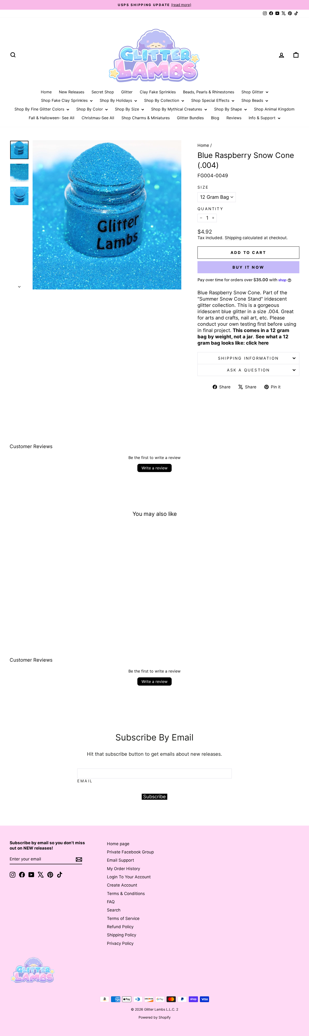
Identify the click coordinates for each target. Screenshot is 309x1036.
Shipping (233, 237)
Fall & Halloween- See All (51, 117)
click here (257, 343)
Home (46, 91)
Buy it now (248, 267)
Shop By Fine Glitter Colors (39, 109)
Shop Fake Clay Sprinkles (65, 100)
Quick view (43, 592)
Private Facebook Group (130, 852)
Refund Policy (120, 926)
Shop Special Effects (211, 100)
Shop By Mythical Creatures (177, 109)
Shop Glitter (253, 91)
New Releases (71, 91)
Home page (118, 843)
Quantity (210, 208)
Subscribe (154, 796)
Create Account (122, 885)
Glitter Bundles (190, 117)
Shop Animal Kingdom (274, 109)
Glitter (127, 91)
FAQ (111, 901)
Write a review (154, 468)
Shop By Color (90, 109)
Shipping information (248, 358)
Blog (215, 117)
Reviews (233, 117)
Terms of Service (123, 918)
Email (85, 780)
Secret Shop (102, 91)
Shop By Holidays (116, 100)
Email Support (120, 860)
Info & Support (263, 117)
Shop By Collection (162, 100)
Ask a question (248, 370)
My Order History (123, 868)
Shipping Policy (121, 934)
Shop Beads (252, 100)
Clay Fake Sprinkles (158, 91)
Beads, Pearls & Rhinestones (208, 91)
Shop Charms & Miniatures (145, 117)
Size (203, 187)
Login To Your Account (129, 876)
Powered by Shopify (155, 1017)
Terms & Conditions (126, 893)
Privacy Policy (120, 943)
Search (113, 910)
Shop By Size (127, 109)
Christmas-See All (98, 117)
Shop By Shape (228, 109)
